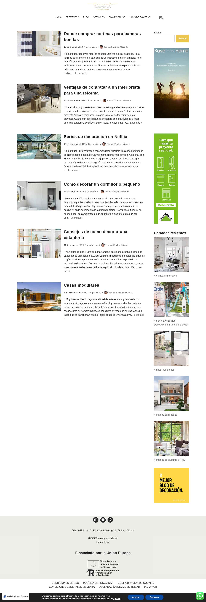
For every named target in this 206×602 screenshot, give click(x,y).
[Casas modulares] (39, 296)
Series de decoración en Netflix (95, 136)
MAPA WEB (150, 587)
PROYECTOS (72, 17)
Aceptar (136, 597)
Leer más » (81, 73)
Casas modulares (81, 285)
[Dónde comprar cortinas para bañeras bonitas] (39, 43)
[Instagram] (95, 520)
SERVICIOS (99, 17)
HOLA (59, 17)
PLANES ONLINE (117, 17)
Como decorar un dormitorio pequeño (102, 184)
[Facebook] (103, 520)
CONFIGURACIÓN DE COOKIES (136, 583)
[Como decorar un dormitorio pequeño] (39, 195)
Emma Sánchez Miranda (116, 47)
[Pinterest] (110, 520)
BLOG (86, 17)
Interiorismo (94, 100)
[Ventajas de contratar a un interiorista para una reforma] (39, 98)
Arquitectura (95, 292)
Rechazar (154, 597)
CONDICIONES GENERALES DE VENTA (72, 587)
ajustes (116, 598)
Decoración (91, 47)
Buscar (158, 32)
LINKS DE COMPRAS (140, 17)
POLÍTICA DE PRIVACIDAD (98, 583)
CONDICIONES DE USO (65, 583)
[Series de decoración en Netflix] (39, 146)
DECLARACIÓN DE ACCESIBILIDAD (119, 587)
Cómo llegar (102, 542)
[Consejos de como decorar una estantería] (39, 243)
